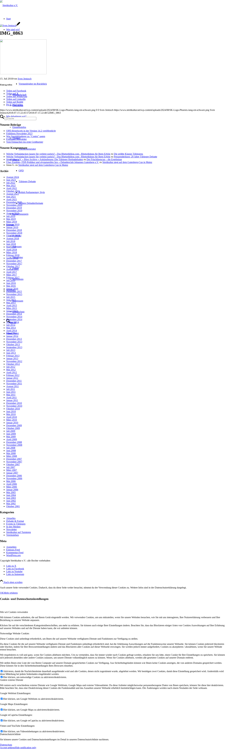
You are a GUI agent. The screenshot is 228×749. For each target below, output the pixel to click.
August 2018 (12, 238)
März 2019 (11, 221)
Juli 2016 (10, 280)
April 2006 (11, 484)
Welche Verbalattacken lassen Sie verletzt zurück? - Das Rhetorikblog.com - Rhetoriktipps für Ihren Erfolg (58, 154)
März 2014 (11, 333)
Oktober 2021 (13, 191)
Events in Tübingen (15, 524)
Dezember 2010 (14, 403)
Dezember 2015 (14, 291)
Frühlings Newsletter (16, 139)
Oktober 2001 (13, 506)
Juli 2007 (10, 467)
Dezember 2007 (14, 459)
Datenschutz (6, 744)
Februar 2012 (12, 375)
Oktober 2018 (13, 235)
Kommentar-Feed (14, 552)
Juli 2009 (10, 431)
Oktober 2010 (13, 408)
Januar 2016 (12, 288)
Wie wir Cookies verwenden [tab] (14, 612)
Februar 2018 (12, 255)
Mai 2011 (11, 394)
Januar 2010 (12, 422)
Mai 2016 (11, 286)
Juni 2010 (11, 411)
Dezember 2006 (14, 475)
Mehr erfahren (11, 593)
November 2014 (14, 316)
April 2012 (11, 372)
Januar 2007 (12, 473)
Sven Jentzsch (24, 78)
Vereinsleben (12, 535)
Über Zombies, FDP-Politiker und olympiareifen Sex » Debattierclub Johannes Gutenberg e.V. (52, 162)
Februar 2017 (12, 277)
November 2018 (14, 233)
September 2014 (14, 319)
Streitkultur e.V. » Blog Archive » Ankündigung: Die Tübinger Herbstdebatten (44, 159)
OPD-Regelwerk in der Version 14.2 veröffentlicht (31, 130)
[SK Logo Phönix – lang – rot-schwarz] (9, 5)
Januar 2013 (12, 358)
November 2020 (14, 205)
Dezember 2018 (14, 230)
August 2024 (12, 177)
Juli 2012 (10, 367)
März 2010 (11, 420)
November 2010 (14, 406)
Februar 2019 (12, 224)
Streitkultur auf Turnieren (18, 532)
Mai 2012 (11, 369)
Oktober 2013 (13, 344)
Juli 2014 (10, 325)
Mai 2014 (11, 327)
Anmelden (11, 547)
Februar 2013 (12, 355)
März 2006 (11, 486)
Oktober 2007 (13, 464)
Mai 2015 (11, 302)
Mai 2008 (11, 453)
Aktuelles (11, 518)
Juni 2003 (11, 498)
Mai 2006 (11, 481)
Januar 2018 (12, 258)
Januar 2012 (12, 378)
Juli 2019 (10, 216)
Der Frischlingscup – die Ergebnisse (104, 159)
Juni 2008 (11, 450)
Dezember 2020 (14, 202)
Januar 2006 (12, 489)
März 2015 (11, 308)
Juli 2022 (10, 182)
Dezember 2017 (14, 260)
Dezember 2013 (14, 339)
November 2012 (14, 361)
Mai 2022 (11, 185)
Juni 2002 (11, 500)
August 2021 (12, 194)
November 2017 (14, 263)
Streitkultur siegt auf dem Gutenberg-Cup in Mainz (127, 162)
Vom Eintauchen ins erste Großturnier (24, 142)
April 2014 (11, 330)
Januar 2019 (12, 227)
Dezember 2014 (14, 313)
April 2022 (11, 188)
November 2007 (14, 461)
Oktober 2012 (13, 364)
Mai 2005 (11, 492)
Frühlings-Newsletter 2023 (19, 133)
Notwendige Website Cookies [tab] (14, 633)
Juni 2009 (11, 433)
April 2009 (11, 439)
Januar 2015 (12, 311)
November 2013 (14, 341)
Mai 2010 (11, 414)
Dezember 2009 (14, 425)
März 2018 (11, 252)
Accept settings (7, 747)
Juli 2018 (10, 241)
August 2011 (12, 386)
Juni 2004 (11, 495)
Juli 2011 (10, 389)
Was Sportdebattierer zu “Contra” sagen (25, 136)
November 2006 (14, 478)
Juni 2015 (11, 300)
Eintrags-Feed (13, 549)
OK (2, 593)
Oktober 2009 (13, 428)
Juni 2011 (11, 392)
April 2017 (11, 272)
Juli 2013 (10, 350)
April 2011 (11, 397)
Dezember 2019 (14, 207)
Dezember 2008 (14, 442)
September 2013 (14, 347)
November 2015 (14, 294)
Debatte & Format (15, 521)
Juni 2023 (11, 180)
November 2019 (14, 210)
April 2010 (11, 417)
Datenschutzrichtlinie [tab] (10, 734)
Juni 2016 (11, 283)
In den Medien (13, 526)
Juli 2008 (10, 447)
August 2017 (12, 269)
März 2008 (11, 456)
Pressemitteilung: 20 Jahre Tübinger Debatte (135, 156)
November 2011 (14, 383)
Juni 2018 (11, 244)
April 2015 (11, 305)
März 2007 (11, 470)
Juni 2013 (11, 353)
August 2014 (12, 322)
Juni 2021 (11, 196)
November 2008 (14, 445)
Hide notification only (25, 747)
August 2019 (12, 213)
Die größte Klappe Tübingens (128, 154)
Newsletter (11, 529)
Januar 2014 (12, 336)
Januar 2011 (12, 400)
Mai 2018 (11, 247)
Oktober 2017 (13, 266)
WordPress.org (13, 555)
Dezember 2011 (14, 380)
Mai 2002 (11, 503)
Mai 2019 (11, 219)
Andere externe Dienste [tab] (11, 680)
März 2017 (11, 274)
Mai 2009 (11, 436)
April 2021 (11, 199)
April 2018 (11, 249)
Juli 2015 (10, 297)
